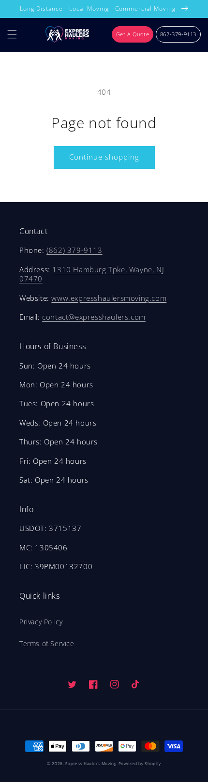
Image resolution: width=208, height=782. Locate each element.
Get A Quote (132, 34)
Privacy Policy (40, 621)
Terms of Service (46, 643)
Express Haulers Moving (90, 763)
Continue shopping (104, 157)
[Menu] (12, 34)
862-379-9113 (178, 34)
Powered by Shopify (140, 763)
